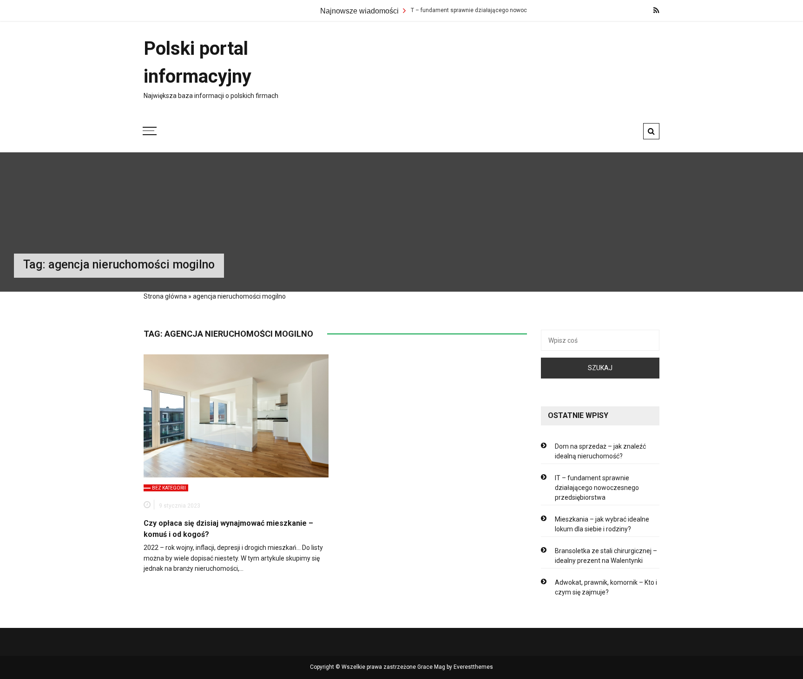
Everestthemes (473, 667)
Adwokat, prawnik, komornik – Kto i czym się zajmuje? (606, 587)
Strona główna (165, 296)
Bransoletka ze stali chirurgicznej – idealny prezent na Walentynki (606, 555)
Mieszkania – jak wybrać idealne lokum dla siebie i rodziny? (602, 524)
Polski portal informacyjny (197, 62)
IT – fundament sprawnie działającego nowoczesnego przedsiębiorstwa (487, 10)
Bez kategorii (169, 487)
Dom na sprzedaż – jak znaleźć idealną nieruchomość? (600, 451)
